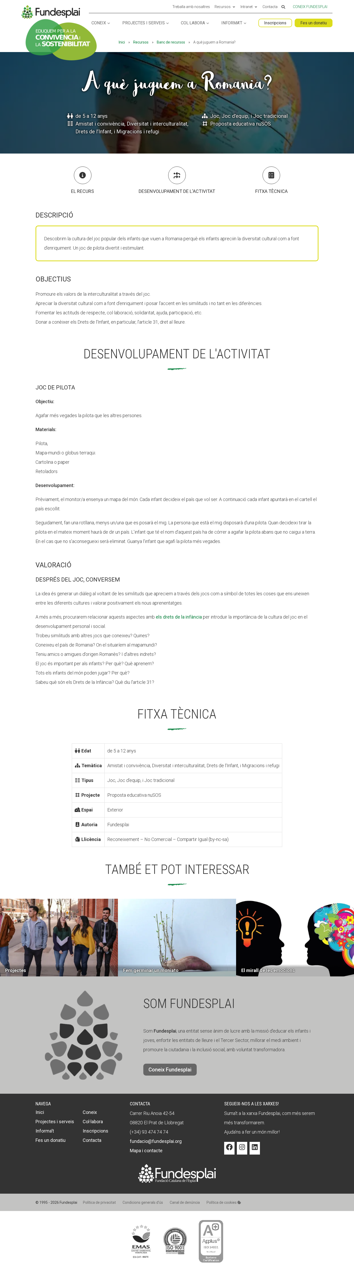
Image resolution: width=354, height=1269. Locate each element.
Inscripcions (275, 22)
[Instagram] (242, 1151)
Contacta (270, 7)
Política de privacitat (99, 1202)
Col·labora (193, 23)
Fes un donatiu (313, 22)
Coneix (98, 23)
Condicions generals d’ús (143, 1202)
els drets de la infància (179, 617)
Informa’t (231, 23)
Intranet (246, 7)
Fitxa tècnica (271, 191)
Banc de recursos (171, 42)
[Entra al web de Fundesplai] (177, 1181)
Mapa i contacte (146, 1150)
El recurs (82, 191)
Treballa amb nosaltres (191, 7)
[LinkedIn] (255, 1151)
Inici (122, 42)
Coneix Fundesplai (310, 7)
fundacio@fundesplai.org (156, 1141)
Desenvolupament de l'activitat (177, 191)
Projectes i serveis (143, 23)
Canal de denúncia (185, 1202)
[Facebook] (229, 1151)
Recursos (223, 7)
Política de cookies (222, 1202)
